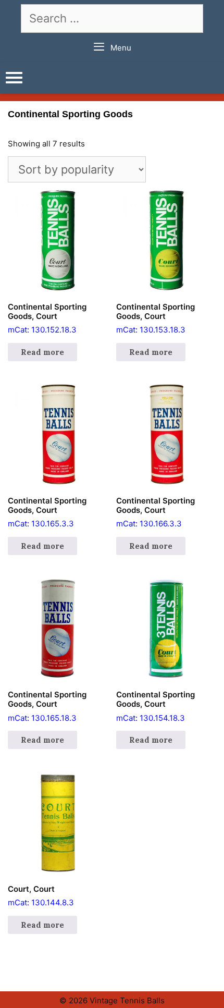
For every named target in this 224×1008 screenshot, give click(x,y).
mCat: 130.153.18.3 (155, 318)
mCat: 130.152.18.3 (47, 318)
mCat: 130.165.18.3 (47, 706)
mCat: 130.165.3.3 (47, 512)
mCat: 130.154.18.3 (155, 706)
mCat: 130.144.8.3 (41, 896)
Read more (42, 352)
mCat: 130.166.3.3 (155, 512)
